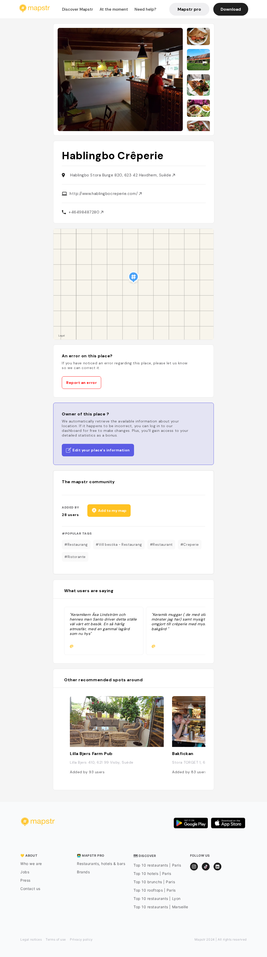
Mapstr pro (189, 9)
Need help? (145, 9)
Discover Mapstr (77, 9)
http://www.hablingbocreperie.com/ (104, 193)
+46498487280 (85, 212)
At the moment (114, 9)
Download (231, 9)
